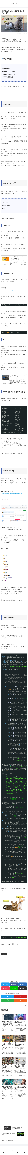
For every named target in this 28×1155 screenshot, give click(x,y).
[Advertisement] (14, 95)
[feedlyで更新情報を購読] (7, 1000)
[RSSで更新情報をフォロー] (20, 1000)
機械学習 (4, 954)
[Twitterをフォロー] (7, 996)
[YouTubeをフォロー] (20, 996)
